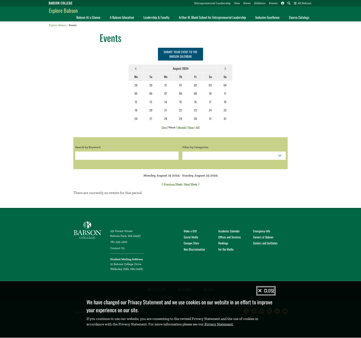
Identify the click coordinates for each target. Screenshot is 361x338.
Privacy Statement (218, 324)
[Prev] (136, 68)
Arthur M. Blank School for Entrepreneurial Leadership (212, 17)
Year (191, 127)
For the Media (226, 249)
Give (237, 3)
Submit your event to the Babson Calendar (180, 54)
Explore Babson (63, 10)
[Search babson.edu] (289, 3)
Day (164, 127)
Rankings (223, 243)
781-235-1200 (118, 242)
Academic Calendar (229, 231)
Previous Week (173, 184)
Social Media (191, 237)
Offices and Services (229, 237)
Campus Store (191, 243)
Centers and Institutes (265, 243)
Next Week (191, 184)
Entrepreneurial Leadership (212, 3)
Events (273, 3)
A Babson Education (122, 17)
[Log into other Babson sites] (282, 3)
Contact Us (117, 248)
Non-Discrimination (194, 249)
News (247, 3)
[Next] (225, 68)
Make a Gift (190, 231)
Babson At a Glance (88, 17)
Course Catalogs (299, 17)
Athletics (259, 3)
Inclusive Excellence (267, 17)
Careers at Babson (263, 237)
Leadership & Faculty (156, 17)
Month (182, 127)
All (197, 127)
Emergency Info (261, 231)
